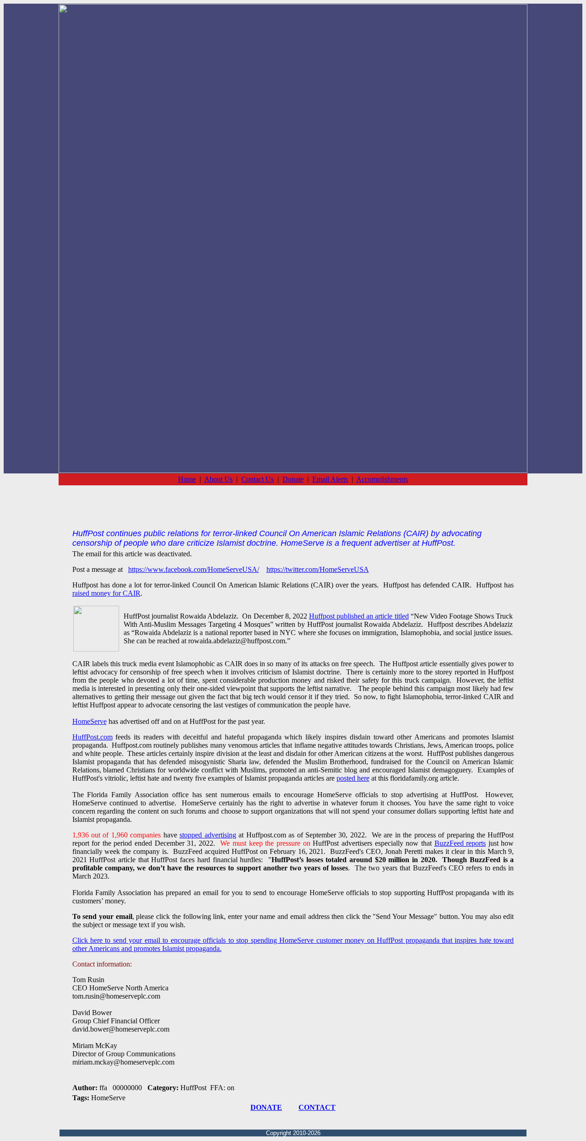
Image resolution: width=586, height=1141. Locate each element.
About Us (218, 479)
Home (187, 479)
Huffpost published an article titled (359, 616)
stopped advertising (207, 835)
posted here (352, 778)
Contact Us (257, 479)
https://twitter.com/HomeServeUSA (317, 569)
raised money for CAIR (106, 593)
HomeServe (89, 721)
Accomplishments (382, 479)
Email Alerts (330, 479)
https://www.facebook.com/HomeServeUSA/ (193, 569)
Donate (293, 479)
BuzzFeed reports (460, 843)
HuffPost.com (92, 737)
